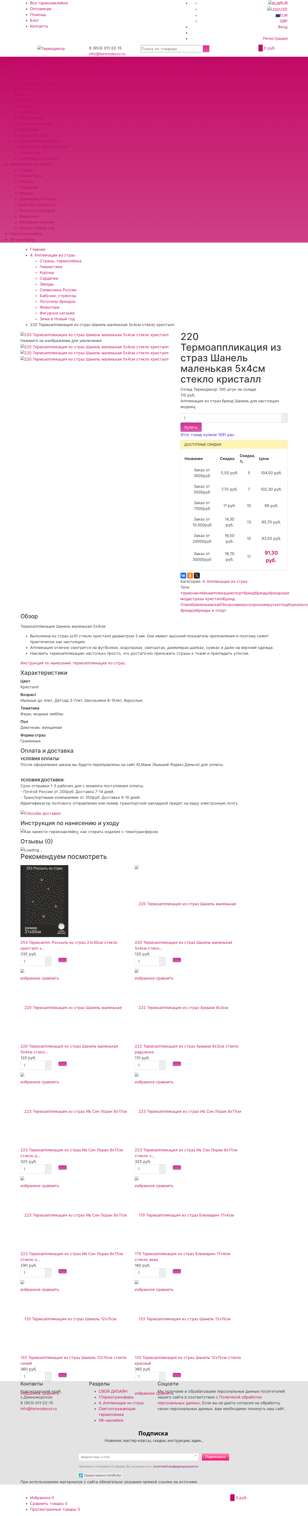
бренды (262, 593)
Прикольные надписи (39, 141)
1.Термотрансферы (116, 1397)
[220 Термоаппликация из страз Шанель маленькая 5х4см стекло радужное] (74, 1004)
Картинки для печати (39, 158)
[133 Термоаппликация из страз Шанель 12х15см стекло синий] (74, 1316)
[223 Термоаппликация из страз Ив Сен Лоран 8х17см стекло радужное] (74, 1108)
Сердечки (28, 187)
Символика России (37, 83)
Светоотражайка (26, 233)
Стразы (26, 169)
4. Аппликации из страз (224, 581)
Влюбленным (31, 117)
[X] (197, 575)
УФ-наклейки (22, 239)
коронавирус (236, 604)
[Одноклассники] (190, 575)
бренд (249, 593)
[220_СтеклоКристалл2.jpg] (94, 334)
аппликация (221, 593)
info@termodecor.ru (107, 53)
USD (283, 9)
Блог (34, 20)
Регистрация (275, 38)
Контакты (39, 26)
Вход (283, 26)
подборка (290, 604)
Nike (23, 94)
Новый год (29, 152)
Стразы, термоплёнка (60, 260)
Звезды (26, 193)
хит (278, 604)
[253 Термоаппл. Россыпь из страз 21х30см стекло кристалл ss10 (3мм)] (44, 900)
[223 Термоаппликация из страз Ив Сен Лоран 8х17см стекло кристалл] (74, 1212)
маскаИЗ (215, 604)
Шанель (200, 604)
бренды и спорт (211, 610)
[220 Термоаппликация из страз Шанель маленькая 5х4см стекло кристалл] (94, 352)
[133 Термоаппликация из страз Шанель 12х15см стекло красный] (188, 1316)
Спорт (25, 100)
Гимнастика (30, 175)
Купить (191, 427)
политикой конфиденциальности (175, 1466)
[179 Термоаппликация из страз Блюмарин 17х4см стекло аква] (188, 1212)
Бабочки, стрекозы (37, 204)
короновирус (262, 604)
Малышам (28, 129)
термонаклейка (195, 593)
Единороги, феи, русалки (43, 146)
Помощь (38, 14)
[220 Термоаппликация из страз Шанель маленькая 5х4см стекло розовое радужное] (188, 900)
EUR (284, 15)
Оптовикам (40, 8)
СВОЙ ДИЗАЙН (24, 59)
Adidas (25, 88)
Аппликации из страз (30, 164)
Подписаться (215, 1457)
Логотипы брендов (37, 210)
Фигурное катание (36, 222)
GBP (284, 21)
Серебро (27, 112)
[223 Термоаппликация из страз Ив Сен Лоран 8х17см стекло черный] (188, 1108)
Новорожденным (35, 123)
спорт (238, 593)
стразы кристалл (206, 598)
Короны (26, 181)
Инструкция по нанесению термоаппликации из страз (72, 663)
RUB (284, 2)
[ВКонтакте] (183, 575)
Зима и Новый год (36, 227)
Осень (25, 71)
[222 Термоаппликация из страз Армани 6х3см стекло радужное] (188, 1004)
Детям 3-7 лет (33, 135)
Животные (29, 216)
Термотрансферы (26, 65)
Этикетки (28, 77)
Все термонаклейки (49, 2)
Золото (26, 106)
